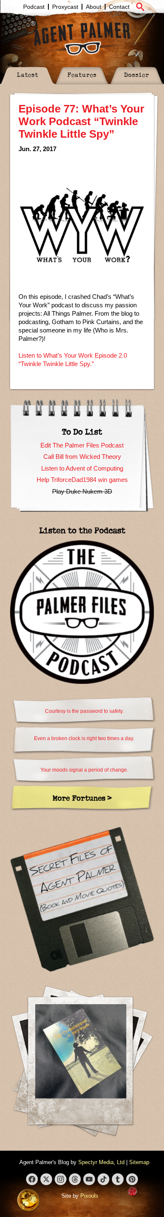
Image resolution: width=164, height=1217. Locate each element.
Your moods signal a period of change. (84, 770)
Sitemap (139, 1162)
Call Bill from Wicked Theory (82, 456)
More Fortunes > (82, 797)
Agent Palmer (82, 38)
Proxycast (65, 7)
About (93, 7)
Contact (119, 7)
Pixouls (89, 1196)
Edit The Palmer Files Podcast (82, 445)
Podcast (34, 7)
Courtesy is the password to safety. (84, 711)
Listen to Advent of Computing (82, 468)
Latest (27, 74)
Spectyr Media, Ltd (101, 1162)
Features (82, 74)
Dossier (136, 74)
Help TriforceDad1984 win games (82, 479)
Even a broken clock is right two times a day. (84, 738)
